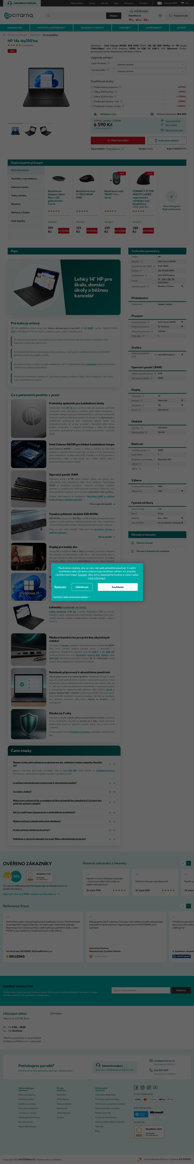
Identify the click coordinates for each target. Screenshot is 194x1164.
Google (82, 574)
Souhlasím (118, 587)
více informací (97, 578)
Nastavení (60, 586)
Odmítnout (82, 587)
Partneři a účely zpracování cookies (70, 596)
